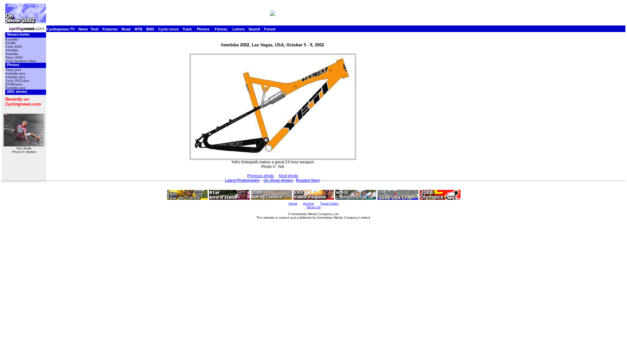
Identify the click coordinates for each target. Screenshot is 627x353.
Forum (270, 29)
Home (293, 203)
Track (187, 29)
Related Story (308, 180)
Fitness (221, 29)
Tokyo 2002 (14, 57)
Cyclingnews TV (60, 29)
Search (254, 29)
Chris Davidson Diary (20, 61)
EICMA (10, 43)
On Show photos (278, 180)
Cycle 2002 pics (17, 80)
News (83, 29)
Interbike (11, 50)
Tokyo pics (13, 70)
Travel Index (329, 203)
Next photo (288, 176)
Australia (11, 54)
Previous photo (260, 176)
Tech (94, 29)
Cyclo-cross (168, 29)
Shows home (18, 34)
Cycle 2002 (13, 46)
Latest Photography (242, 180)
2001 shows (17, 91)
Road (126, 29)
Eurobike (12, 39)
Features (110, 29)
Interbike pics (15, 77)
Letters (239, 29)
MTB (138, 29)
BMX (150, 29)
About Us (314, 207)
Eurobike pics (15, 88)
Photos (203, 29)
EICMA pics (13, 84)
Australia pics (15, 73)
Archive (308, 203)
